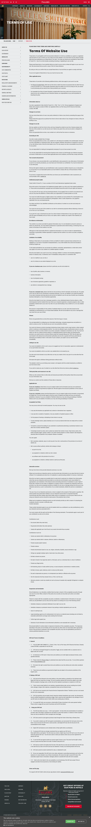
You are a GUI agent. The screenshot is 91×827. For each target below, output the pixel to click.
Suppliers (46, 6)
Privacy (85, 815)
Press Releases (6, 60)
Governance (5, 53)
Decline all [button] (81, 821)
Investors (29, 6)
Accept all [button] (70, 821)
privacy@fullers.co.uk (39, 661)
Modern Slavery (77, 815)
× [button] (89, 817)
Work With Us (75, 6)
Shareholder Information (9, 96)
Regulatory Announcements (9, 83)
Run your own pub (65, 6)
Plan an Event (7, 793)
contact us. (76, 368)
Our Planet (5, 76)
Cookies (69, 815)
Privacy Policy (45, 660)
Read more (25, 823)
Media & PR (5, 57)
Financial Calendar (7, 86)
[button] (31, 825)
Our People (5, 73)
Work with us (5, 99)
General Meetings (6, 92)
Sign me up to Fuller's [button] (73, 806)
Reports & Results (6, 89)
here (53, 697)
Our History (5, 50)
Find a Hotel (7, 789)
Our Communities (6, 70)
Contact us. (43, 176)
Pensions (6, 799)
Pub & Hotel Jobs (22, 803)
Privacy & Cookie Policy (38, 84)
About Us (22, 6)
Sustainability (38, 6)
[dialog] (45, 821)
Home (14, 41)
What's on (6, 796)
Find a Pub (6, 786)
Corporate (15, 6)
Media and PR (54, 6)
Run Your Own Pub (6, 102)
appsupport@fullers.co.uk (67, 772)
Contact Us (7, 803)
